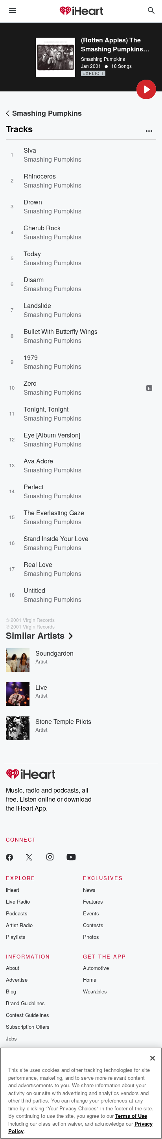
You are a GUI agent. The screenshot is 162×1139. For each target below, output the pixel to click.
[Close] (152, 1058)
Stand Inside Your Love (56, 538)
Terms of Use (131, 1115)
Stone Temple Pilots (63, 721)
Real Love (38, 564)
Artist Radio (19, 925)
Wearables (95, 991)
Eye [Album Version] (52, 434)
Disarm (34, 279)
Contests (93, 925)
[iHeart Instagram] (49, 857)
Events (91, 913)
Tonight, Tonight (46, 409)
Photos (91, 936)
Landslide (37, 305)
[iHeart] (81, 11)
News (89, 889)
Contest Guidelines (27, 1015)
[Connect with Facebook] (9, 857)
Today (32, 253)
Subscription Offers (28, 1026)
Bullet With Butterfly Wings (61, 331)
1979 (31, 357)
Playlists (16, 936)
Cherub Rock (42, 227)
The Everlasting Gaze (54, 512)
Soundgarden (54, 653)
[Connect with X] (29, 857)
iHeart (12, 889)
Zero (30, 383)
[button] (146, 89)
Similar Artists (35, 635)
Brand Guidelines (25, 1003)
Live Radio (18, 901)
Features (93, 901)
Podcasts (17, 913)
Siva (30, 150)
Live (41, 687)
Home (89, 979)
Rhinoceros (40, 175)
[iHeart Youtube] (71, 857)
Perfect (33, 486)
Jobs (11, 1038)
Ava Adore (38, 460)
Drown (33, 201)
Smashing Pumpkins (103, 58)
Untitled (34, 590)
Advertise (17, 979)
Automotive (96, 967)
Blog (11, 991)
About (12, 967)
